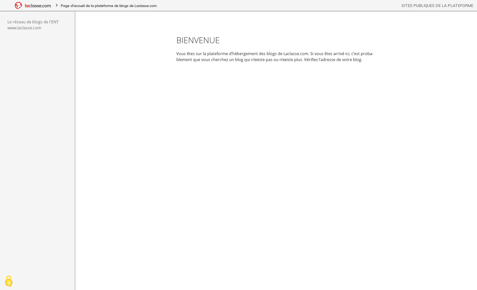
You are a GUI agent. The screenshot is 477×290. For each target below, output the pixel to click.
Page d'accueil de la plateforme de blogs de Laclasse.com (109, 5)
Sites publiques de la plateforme (437, 5)
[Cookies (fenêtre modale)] (8, 281)
